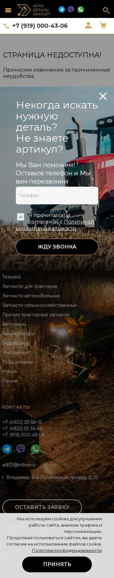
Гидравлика (15, 343)
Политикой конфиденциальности (55, 225)
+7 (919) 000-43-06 (40, 25)
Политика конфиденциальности (67, 550)
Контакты (16, 407)
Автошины (14, 324)
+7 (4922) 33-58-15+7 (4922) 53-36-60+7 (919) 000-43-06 (23, 428)
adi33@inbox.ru (18, 465)
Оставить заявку (42, 507)
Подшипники (17, 362)
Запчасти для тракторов (29, 286)
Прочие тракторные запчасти (36, 315)
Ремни (9, 381)
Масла (9, 371)
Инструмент (16, 352)
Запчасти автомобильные (31, 296)
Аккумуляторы (18, 333)
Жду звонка (57, 247)
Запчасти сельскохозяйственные (39, 305)
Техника (11, 277)
